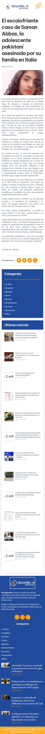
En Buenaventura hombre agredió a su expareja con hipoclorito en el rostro (25, 716)
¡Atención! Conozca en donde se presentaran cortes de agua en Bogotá (27, 668)
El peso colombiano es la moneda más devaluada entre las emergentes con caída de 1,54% (27, 395)
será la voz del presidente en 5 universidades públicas (25, 374)
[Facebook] (17, 617)
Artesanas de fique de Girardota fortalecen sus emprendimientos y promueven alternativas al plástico (26, 335)
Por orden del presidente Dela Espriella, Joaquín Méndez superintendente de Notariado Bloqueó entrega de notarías (27, 435)
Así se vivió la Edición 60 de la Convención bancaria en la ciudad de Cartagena (27, 455)
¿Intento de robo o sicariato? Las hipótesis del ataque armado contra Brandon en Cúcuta (26, 475)
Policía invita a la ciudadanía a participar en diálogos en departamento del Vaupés (27, 684)
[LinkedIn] (28, 617)
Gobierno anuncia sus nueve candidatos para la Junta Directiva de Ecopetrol (27, 355)
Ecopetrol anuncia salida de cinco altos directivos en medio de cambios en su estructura (27, 415)
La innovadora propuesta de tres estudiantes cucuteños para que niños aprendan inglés (27, 535)
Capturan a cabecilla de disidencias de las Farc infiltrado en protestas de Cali (27, 700)
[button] (19, 260)
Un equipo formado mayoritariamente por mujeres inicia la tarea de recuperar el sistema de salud (27, 555)
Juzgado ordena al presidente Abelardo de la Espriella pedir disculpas (28, 494)
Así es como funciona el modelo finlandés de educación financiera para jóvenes (27, 515)
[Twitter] (22, 617)
